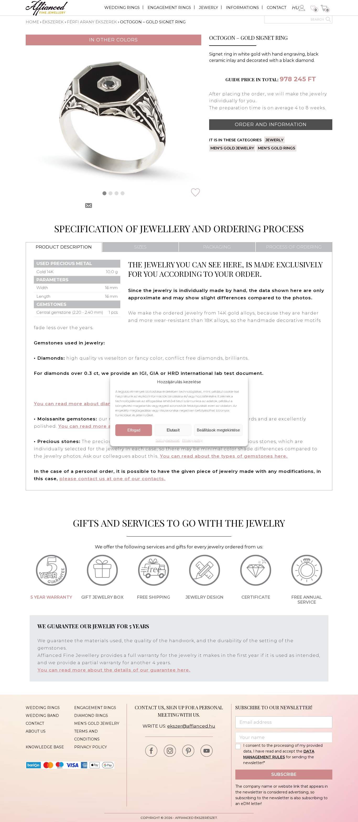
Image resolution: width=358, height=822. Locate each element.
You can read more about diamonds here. (87, 403)
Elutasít (173, 430)
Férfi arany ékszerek (92, 21)
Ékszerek (53, 21)
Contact (276, 7)
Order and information (271, 124)
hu (295, 7)
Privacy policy (192, 440)
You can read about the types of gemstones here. (224, 456)
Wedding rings (122, 7)
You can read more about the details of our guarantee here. (114, 670)
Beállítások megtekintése (218, 430)
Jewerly (208, 7)
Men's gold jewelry (232, 148)
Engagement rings (169, 7)
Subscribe (283, 774)
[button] (104, 193)
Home (32, 21)
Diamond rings (91, 715)
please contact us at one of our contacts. (112, 478)
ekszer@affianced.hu (191, 726)
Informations (242, 7)
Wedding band (42, 715)
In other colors (113, 40)
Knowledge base (45, 747)
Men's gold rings (276, 148)
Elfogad (133, 430)
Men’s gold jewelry (96, 723)
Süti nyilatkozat (168, 440)
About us (36, 731)
